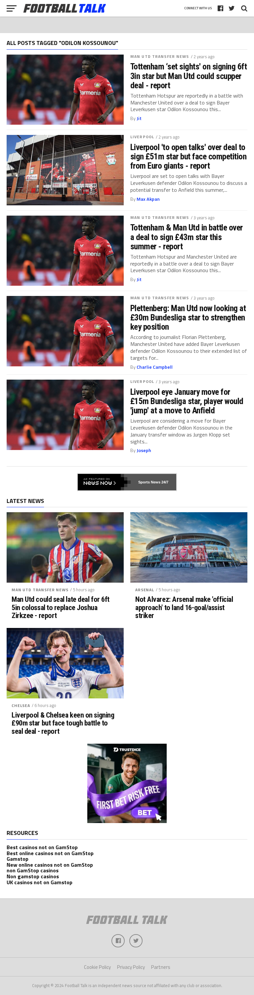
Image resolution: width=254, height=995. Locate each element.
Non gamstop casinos (33, 876)
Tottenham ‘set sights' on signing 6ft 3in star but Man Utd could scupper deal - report (188, 76)
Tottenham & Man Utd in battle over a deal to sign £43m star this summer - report (186, 237)
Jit (139, 118)
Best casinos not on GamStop (42, 847)
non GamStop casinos (33, 870)
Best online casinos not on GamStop (50, 853)
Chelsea (21, 705)
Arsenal (144, 590)
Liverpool (142, 137)
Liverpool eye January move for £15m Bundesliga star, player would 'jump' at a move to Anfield (186, 401)
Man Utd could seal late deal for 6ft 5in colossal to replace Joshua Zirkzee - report (60, 607)
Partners (160, 967)
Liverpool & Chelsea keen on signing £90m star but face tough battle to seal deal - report (63, 723)
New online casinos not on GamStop (50, 865)
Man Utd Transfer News (159, 56)
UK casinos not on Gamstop (39, 882)
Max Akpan (148, 199)
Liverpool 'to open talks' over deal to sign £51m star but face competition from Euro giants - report (188, 156)
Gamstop (17, 859)
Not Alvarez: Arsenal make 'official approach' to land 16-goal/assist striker (184, 607)
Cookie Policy (97, 967)
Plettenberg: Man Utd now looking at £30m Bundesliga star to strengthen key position (188, 317)
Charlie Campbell (155, 367)
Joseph (144, 450)
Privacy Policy (131, 967)
